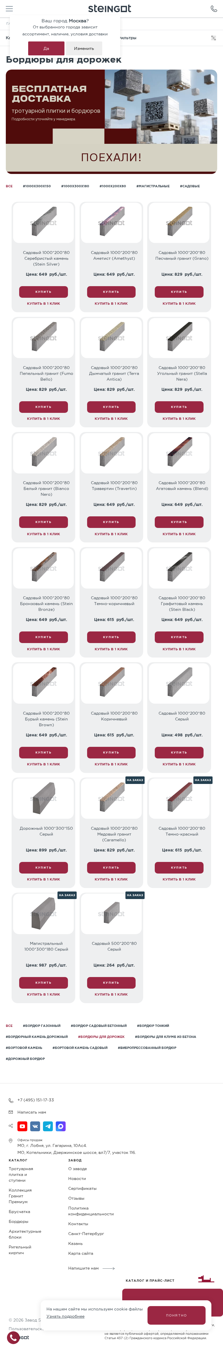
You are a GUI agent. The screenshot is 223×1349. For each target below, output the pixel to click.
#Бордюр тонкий (153, 1025)
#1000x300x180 (75, 186)
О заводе (77, 1168)
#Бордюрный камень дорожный (37, 1036)
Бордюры (18, 1221)
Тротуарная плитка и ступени (21, 1174)
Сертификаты (82, 1188)
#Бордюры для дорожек (101, 1036)
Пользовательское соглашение (41, 1328)
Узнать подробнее (65, 1316)
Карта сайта (80, 1253)
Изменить (84, 48)
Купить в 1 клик (43, 303)
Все (9, 186)
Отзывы (76, 1198)
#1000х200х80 (113, 186)
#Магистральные (153, 186)
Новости (77, 1178)
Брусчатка (19, 1211)
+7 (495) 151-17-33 (35, 1100)
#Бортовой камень (24, 1048)
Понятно (176, 1315)
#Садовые (190, 186)
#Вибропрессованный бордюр (147, 1048)
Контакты (78, 1223)
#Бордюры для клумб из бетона (165, 1036)
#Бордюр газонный (41, 1025)
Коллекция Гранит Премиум (20, 1196)
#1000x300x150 (37, 186)
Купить (43, 291)
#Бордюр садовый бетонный (99, 1025)
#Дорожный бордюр (25, 1059)
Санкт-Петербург (86, 1233)
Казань (75, 1243)
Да (46, 48)
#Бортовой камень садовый (80, 1048)
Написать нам (31, 1112)
